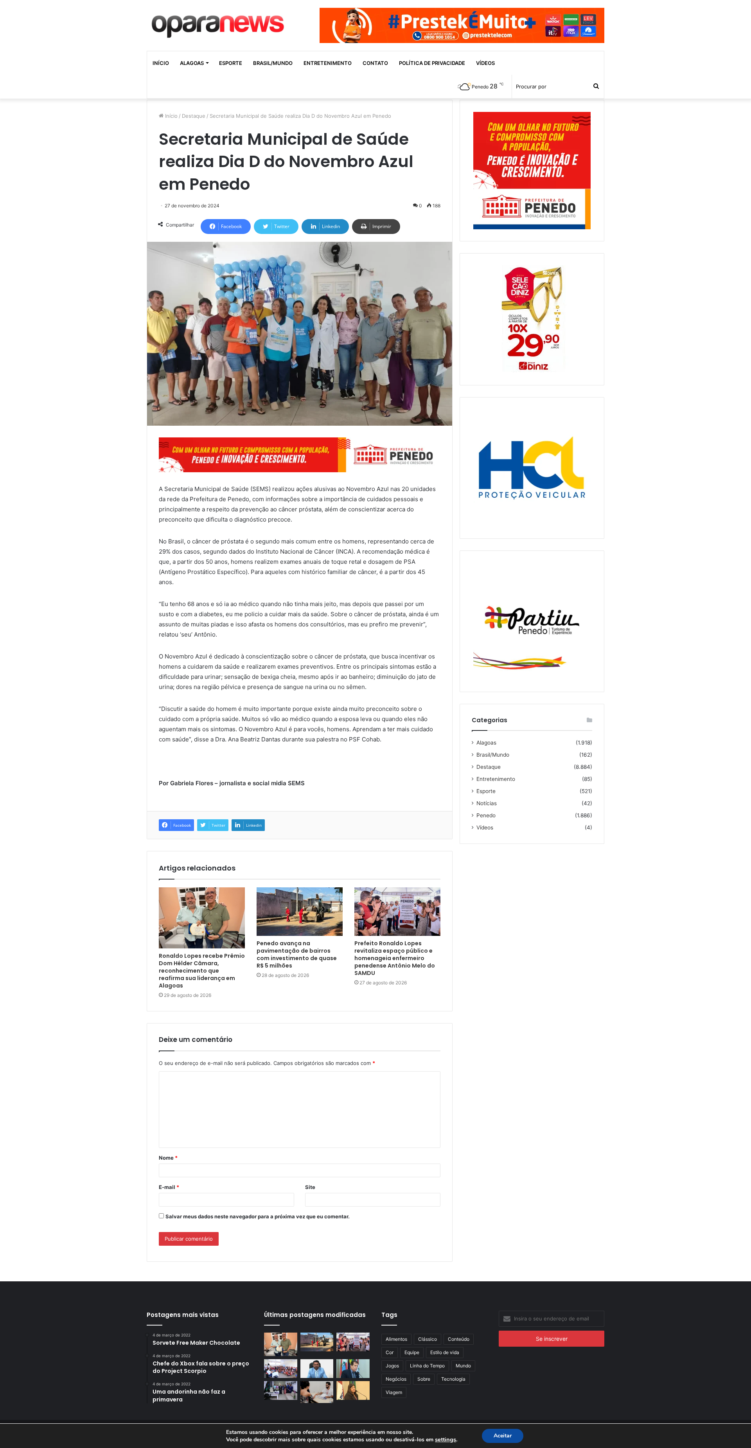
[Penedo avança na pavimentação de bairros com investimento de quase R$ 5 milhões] (300, 911)
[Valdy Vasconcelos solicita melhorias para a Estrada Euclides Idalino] (317, 1368)
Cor (389, 1352)
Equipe (411, 1352)
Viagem (394, 1392)
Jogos (392, 1366)
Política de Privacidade (432, 63)
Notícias (486, 803)
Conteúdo (458, 1339)
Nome (168, 1158)
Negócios (396, 1379)
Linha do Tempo (427, 1366)
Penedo (486, 815)
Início (161, 63)
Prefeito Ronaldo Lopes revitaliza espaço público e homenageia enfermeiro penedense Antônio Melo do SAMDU (394, 958)
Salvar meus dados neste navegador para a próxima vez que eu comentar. (257, 1216)
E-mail (169, 1187)
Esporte (230, 63)
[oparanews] (219, 23)
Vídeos (485, 63)
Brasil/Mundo (273, 63)
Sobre (423, 1379)
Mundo (463, 1366)
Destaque (193, 116)
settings (445, 1439)
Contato (375, 63)
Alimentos (396, 1339)
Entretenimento (328, 63)
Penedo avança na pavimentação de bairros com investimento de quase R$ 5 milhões (297, 954)
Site (310, 1187)
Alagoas (192, 63)
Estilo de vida (444, 1352)
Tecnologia (453, 1379)
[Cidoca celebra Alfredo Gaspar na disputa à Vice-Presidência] (353, 1368)
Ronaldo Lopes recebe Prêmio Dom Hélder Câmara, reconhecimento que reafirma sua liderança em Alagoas (202, 970)
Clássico (427, 1339)
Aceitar (503, 1435)
